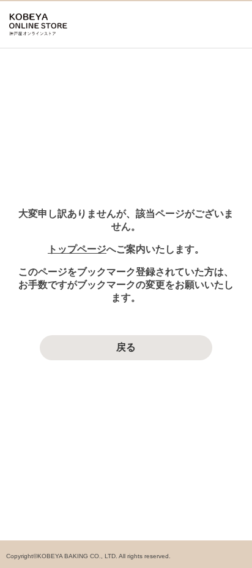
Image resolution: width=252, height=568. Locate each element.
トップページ (77, 249)
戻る (126, 347)
